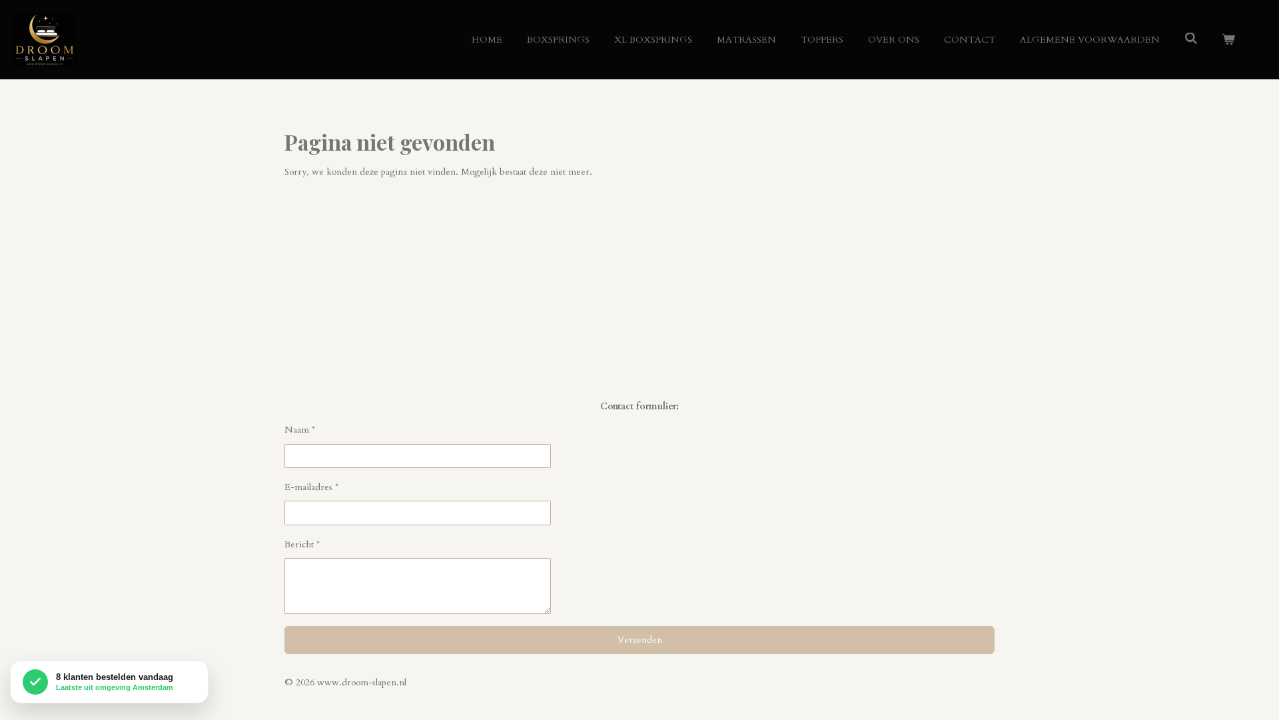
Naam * (299, 429)
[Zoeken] (1191, 39)
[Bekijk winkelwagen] (1228, 39)
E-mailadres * (311, 487)
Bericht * (302, 544)
